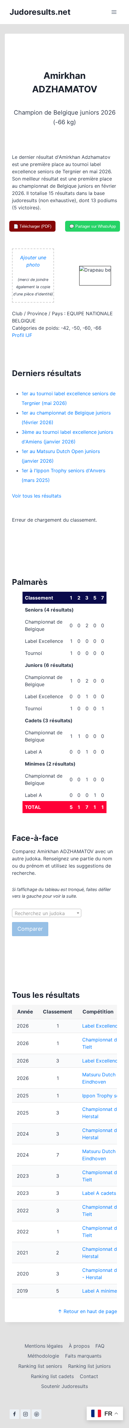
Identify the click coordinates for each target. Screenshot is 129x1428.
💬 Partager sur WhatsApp (92, 226)
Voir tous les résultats (36, 496)
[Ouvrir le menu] (113, 12)
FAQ (99, 1346)
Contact (89, 1376)
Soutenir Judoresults (64, 1386)
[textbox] (46, 913)
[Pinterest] (36, 1414)
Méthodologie (43, 1356)
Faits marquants (83, 1356)
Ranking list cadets (52, 1376)
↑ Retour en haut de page (87, 1311)
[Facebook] (14, 1414)
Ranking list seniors (40, 1366)
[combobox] (46, 913)
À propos (79, 1346)
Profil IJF (22, 335)
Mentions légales (44, 1346)
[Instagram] (25, 1414)
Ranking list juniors (89, 1366)
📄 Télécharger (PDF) (32, 226)
